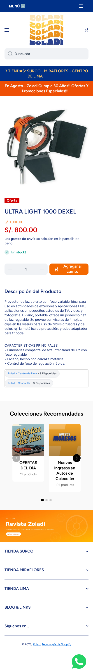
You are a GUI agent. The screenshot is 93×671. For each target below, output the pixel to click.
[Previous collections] (16, 458)
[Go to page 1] (42, 500)
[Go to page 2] (46, 500)
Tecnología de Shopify (56, 644)
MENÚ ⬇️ (17, 6)
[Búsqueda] (8, 53)
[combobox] (46, 53)
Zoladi (37, 644)
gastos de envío (23, 239)
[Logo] (46, 30)
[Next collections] (77, 458)
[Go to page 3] (50, 500)
